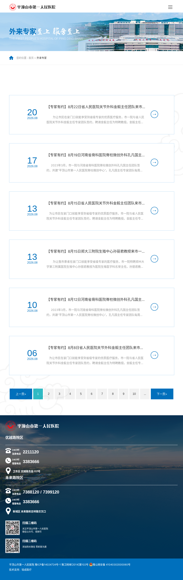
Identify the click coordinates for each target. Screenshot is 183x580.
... (145, 393)
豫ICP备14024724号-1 (48, 564)
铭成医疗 (27, 569)
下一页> (162, 394)
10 (134, 393)
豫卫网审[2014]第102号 (74, 564)
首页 (31, 57)
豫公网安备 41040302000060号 (111, 564)
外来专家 (42, 57)
